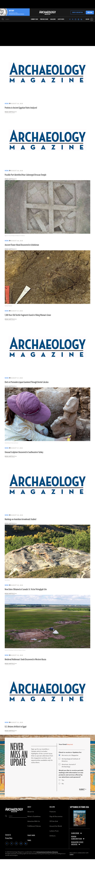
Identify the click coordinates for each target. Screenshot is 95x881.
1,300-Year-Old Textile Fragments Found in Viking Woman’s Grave (28, 315)
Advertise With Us (33, 821)
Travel (29, 840)
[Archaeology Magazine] (14, 812)
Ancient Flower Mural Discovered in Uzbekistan (22, 245)
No (63, 784)
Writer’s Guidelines (34, 816)
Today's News (31, 835)
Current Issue (34, 19)
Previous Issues (44, 19)
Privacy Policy (8, 838)
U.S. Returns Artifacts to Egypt (15, 726)
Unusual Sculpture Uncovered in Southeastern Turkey (24, 452)
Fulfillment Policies (34, 826)
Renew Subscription (77, 12)
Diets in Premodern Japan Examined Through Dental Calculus (27, 382)
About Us (30, 812)
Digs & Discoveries (56, 816)
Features (53, 812)
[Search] (3, 19)
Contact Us (8, 835)
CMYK (71, 854)
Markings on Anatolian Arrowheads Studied (20, 519)
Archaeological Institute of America (71, 760)
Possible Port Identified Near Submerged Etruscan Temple (25, 175)
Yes (63, 780)
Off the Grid (54, 821)
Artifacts (52, 836)
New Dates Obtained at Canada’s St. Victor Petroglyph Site (26, 589)
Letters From (54, 831)
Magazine (70, 755)
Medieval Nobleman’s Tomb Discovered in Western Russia (25, 659)
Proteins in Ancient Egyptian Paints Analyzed (21, 107)
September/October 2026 (79, 807)
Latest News (61, 19)
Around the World (56, 826)
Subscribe (89, 12)
